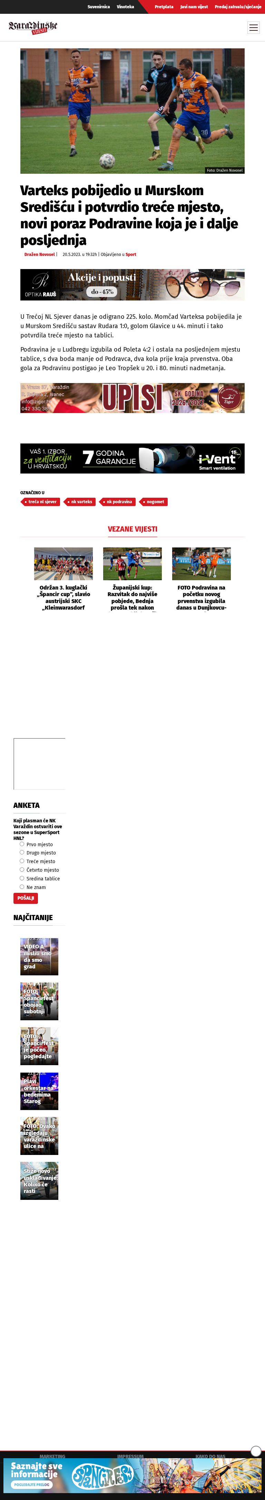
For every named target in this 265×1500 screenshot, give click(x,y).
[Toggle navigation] (253, 27)
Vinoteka (125, 6)
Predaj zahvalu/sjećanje (238, 6)
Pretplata (164, 6)
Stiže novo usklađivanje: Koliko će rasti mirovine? (41, 1181)
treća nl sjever (43, 501)
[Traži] (190, 27)
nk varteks (81, 501)
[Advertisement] (132, 682)
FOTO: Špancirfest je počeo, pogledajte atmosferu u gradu (39, 1047)
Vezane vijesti (132, 529)
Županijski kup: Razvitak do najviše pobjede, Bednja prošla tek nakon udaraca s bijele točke (132, 598)
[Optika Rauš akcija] (132, 284)
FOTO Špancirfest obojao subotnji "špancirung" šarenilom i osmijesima (40, 1002)
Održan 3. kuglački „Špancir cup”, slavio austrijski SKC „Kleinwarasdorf (63, 597)
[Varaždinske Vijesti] (33, 26)
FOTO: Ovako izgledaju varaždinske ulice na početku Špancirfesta (40, 1136)
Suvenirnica (99, 6)
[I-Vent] (132, 458)
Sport (131, 254)
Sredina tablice (42, 879)
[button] (25, 580)
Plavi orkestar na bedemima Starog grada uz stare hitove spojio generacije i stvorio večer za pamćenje (39, 1092)
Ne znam (35, 887)
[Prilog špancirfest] (132, 1476)
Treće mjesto (40, 861)
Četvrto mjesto (42, 870)
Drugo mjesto (40, 853)
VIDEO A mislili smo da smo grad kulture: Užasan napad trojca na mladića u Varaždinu (37, 957)
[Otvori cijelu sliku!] (132, 111)
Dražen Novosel (39, 254)
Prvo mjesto (39, 845)
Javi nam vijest (194, 6)
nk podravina (119, 501)
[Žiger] (132, 398)
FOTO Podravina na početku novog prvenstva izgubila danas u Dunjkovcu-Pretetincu (201, 598)
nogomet (155, 501)
